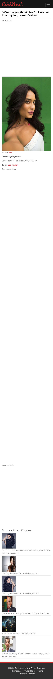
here (10, 152)
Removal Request (27, 673)
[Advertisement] (24, 49)
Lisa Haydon (13, 165)
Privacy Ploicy (29, 671)
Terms (40, 671)
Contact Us (16, 671)
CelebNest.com (21, 668)
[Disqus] (26, 427)
